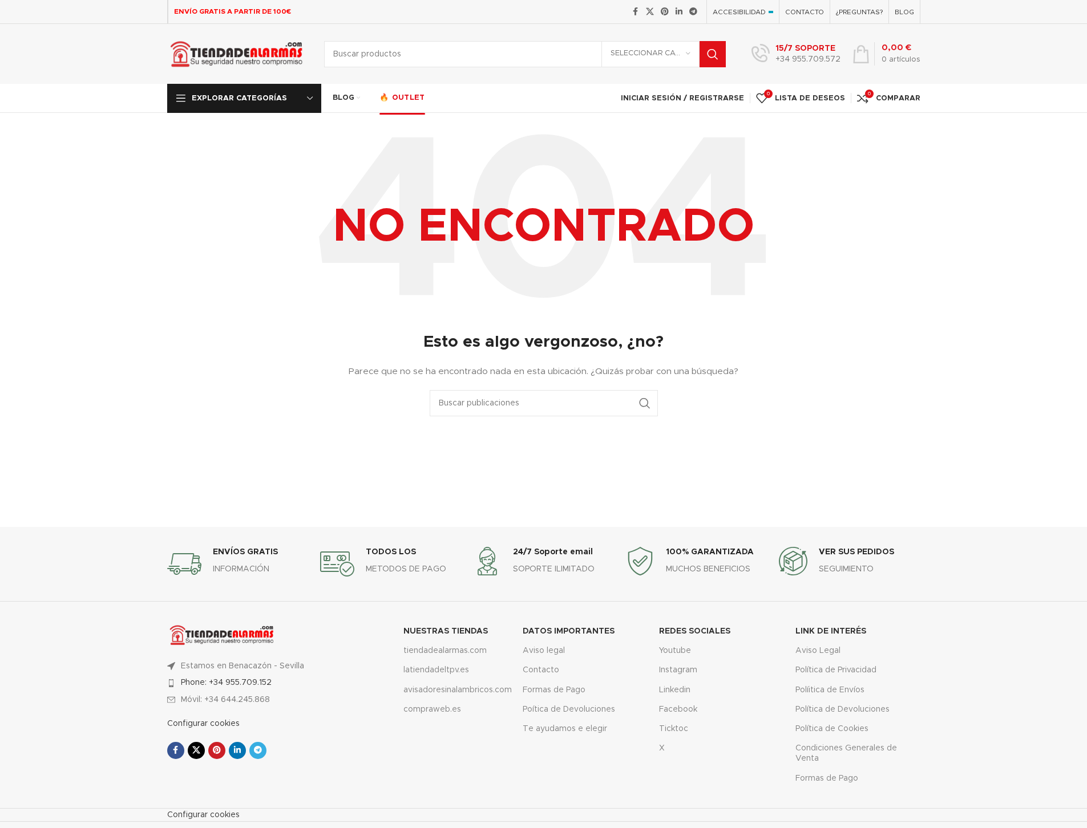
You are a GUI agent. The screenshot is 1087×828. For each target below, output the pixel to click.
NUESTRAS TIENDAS (445, 631)
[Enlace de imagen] (222, 635)
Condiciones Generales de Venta (846, 753)
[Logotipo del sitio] (237, 54)
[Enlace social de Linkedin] (679, 12)
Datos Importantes (569, 631)
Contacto (541, 670)
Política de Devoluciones (842, 709)
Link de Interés (830, 631)
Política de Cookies (831, 729)
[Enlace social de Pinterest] (664, 12)
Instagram (678, 670)
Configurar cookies (203, 724)
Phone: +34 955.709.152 (226, 683)
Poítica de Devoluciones (569, 709)
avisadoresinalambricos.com (454, 690)
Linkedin (674, 690)
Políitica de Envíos (829, 690)
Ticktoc (673, 729)
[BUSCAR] (713, 54)
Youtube (675, 651)
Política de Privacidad (835, 670)
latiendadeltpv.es (436, 670)
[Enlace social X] (649, 12)
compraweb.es (432, 709)
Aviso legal (544, 651)
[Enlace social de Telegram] (693, 12)
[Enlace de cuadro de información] (795, 54)
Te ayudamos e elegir (565, 729)
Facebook (678, 709)
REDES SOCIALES (694, 631)
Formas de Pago (554, 690)
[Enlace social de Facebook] (635, 12)
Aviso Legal (817, 651)
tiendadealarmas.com (445, 651)
